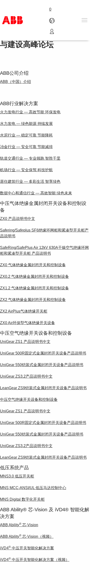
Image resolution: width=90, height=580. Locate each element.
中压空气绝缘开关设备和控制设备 (29, 399)
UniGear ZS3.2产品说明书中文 (26, 376)
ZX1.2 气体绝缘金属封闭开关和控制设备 (34, 288)
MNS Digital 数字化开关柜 (22, 499)
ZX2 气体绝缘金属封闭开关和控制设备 (33, 300)
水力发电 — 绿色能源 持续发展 (26, 124)
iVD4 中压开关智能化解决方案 (27, 548)
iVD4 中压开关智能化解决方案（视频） (34, 560)
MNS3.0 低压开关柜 (17, 476)
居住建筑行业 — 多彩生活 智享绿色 (30, 181)
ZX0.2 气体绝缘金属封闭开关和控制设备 (34, 276)
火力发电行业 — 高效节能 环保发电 (30, 112)
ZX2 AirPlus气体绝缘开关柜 (23, 311)
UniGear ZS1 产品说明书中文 (25, 342)
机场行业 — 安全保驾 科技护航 (26, 170)
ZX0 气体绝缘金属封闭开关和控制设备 (33, 265)
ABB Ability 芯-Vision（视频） (27, 536)
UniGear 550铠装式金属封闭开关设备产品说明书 (41, 365)
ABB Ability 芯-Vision (19, 525)
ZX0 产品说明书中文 (17, 219)
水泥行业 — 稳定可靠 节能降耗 (26, 135)
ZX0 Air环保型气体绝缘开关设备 (27, 323)
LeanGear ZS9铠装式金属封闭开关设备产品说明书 (43, 388)
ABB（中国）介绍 (15, 82)
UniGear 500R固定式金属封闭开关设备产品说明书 (43, 353)
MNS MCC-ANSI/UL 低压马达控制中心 (33, 488)
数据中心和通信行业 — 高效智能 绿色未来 (36, 193)
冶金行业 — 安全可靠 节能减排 (26, 147)
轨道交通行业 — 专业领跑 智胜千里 (30, 158)
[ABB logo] (12, 20)
